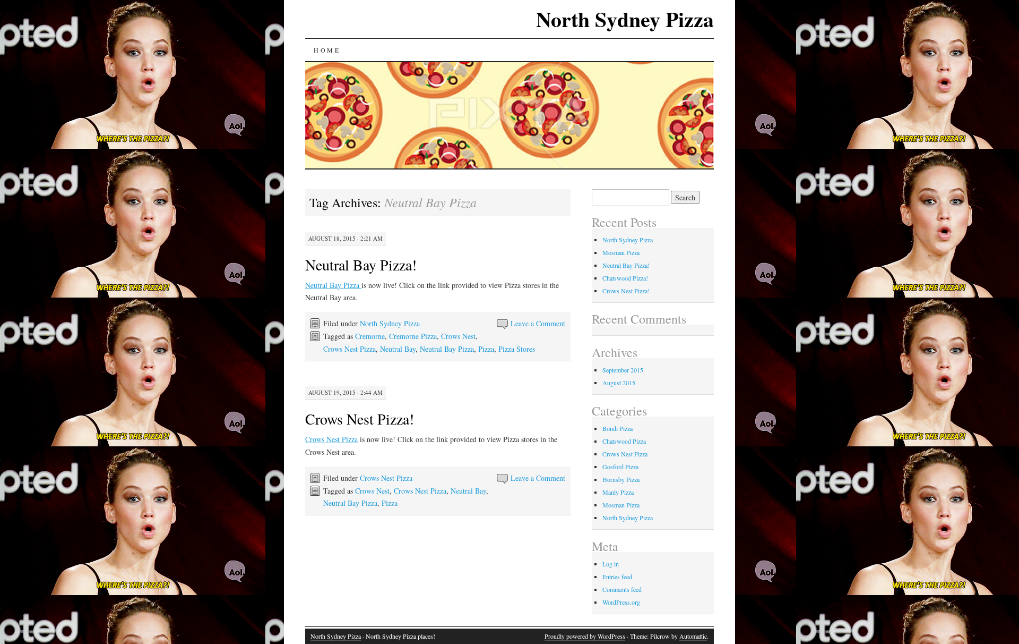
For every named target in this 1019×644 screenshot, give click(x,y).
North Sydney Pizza (625, 19)
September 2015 (622, 370)
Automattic (693, 636)
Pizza (486, 349)
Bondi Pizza (617, 428)
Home (327, 50)
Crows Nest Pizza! (359, 419)
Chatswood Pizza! (625, 278)
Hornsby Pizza (621, 479)
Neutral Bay (398, 349)
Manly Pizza (618, 492)
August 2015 (618, 382)
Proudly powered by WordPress (585, 636)
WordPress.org (621, 602)
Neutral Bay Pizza (333, 285)
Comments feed (622, 589)
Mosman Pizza (621, 252)
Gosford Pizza (620, 466)
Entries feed (617, 576)
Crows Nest (458, 336)
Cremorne (370, 336)
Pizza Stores (516, 349)
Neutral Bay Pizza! (361, 265)
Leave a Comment (538, 323)
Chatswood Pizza (624, 441)
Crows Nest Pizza (349, 349)
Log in (610, 564)
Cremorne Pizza (413, 336)
